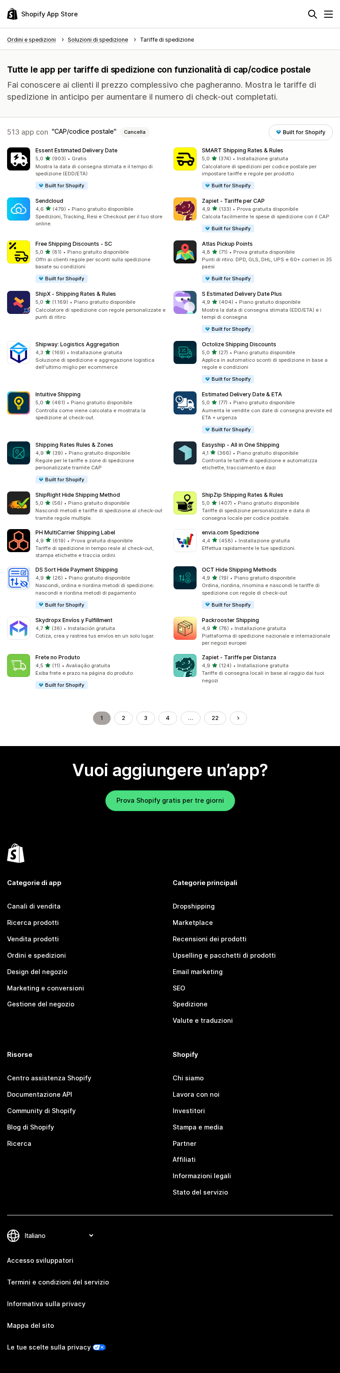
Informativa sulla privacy (46, 1303)
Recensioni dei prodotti (210, 939)
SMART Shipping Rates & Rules (242, 150)
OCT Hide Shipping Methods (239, 569)
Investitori (189, 1110)
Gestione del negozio (40, 1004)
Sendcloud (49, 200)
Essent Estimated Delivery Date (76, 150)
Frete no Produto (57, 657)
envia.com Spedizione (230, 532)
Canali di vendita (34, 906)
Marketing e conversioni (45, 988)
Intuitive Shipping (58, 394)
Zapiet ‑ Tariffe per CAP (233, 200)
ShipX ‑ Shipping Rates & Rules (75, 293)
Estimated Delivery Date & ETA (242, 394)
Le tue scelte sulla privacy (49, 1347)
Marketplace (193, 922)
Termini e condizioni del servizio (58, 1282)
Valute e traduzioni (203, 1020)
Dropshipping (194, 906)
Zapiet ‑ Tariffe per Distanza (239, 657)
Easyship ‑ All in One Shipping (240, 444)
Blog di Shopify (30, 1127)
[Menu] (328, 14)
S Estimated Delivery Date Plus (242, 293)
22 (215, 718)
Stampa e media (198, 1127)
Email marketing (198, 971)
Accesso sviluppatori (40, 1260)
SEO (179, 988)
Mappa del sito (30, 1325)
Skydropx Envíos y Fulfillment (73, 620)
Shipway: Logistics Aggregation (77, 344)
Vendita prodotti (33, 939)
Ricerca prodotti (33, 922)
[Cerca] (312, 14)
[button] (86, 168)
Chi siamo (188, 1078)
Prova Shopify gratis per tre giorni (170, 800)
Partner (185, 1143)
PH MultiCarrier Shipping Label (75, 532)
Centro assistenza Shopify (49, 1078)
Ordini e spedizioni (36, 955)
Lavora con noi (196, 1094)
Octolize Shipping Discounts (239, 344)
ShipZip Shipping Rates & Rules (242, 494)
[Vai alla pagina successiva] (238, 718)
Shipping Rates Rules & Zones (74, 444)
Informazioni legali (202, 1176)
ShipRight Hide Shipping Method (77, 494)
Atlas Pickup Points (227, 243)
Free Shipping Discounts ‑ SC (73, 243)
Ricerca (19, 1143)
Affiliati (184, 1159)
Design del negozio (37, 971)
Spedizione (190, 1004)
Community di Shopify (41, 1110)
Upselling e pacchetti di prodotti (224, 955)
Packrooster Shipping (230, 620)
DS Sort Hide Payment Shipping (76, 569)
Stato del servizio (200, 1192)
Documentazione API (39, 1094)
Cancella (135, 132)
